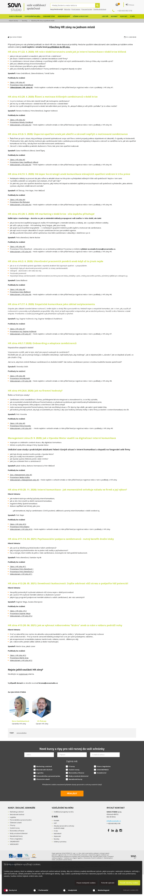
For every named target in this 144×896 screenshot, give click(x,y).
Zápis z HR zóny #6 (17, 289)
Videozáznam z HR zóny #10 (21, 529)
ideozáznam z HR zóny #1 (22, 87)
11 (25, 566)
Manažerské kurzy (75, 779)
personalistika (21, 733)
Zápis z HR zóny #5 (17, 246)
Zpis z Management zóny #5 (21, 475)
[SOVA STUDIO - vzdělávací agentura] (29, 7)
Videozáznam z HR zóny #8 (20, 381)
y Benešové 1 (28, 569)
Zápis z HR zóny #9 (17, 423)
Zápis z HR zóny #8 (17, 376)
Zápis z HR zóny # (17, 566)
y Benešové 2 (28, 571)
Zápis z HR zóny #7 (17, 329)
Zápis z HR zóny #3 (17, 159)
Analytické (72, 890)
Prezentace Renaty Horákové (21, 122)
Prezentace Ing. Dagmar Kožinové (23, 331)
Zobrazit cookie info (130, 890)
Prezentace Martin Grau (19, 658)
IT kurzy (72, 766)
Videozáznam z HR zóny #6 (20, 294)
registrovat (23, 674)
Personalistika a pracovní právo (48, 776)
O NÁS (55, 816)
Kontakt (123, 16)
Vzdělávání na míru (32, 16)
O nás (132, 16)
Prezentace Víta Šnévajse (20, 202)
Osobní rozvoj (74, 770)
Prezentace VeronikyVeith (20, 378)
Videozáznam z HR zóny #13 (21, 660)
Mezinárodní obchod (44, 770)
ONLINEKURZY (14, 841)
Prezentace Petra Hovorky (20, 426)
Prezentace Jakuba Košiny (20, 477)
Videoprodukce (64, 16)
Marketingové (103, 890)
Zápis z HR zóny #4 (17, 199)
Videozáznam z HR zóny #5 (20, 251)
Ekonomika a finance (76, 773)
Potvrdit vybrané (107, 883)
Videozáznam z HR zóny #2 (20, 125)
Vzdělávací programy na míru (64, 812)
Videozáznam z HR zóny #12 (21, 616)
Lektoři (105, 16)
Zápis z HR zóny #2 (17, 120)
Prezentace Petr (16, 569)
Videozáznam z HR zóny (19, 574)
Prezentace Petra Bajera (19, 526)
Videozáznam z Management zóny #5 (24, 480)
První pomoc (75, 9)
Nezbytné (13, 890)
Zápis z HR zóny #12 (18, 611)
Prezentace (14, 162)
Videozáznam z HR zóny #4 (20, 204)
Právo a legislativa (103, 766)
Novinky (114, 16)
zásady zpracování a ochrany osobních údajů (87, 785)
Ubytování (57, 836)
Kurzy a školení (15, 16)
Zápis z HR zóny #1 (17, 82)
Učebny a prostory (80, 16)
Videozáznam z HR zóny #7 (20, 334)
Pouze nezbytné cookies (86, 883)
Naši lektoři (57, 833)
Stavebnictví (101, 773)
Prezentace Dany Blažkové (20, 292)
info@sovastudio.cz (114, 821)
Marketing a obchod (44, 766)
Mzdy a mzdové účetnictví (78, 776)
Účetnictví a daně (43, 779)
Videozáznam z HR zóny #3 (20, 164)
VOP (55, 823)
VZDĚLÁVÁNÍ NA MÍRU (62, 807)
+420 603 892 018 (124, 10)
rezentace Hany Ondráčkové (22, 85)
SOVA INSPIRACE (103, 770)
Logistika (39, 773)
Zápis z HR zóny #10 (18, 524)
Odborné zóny (49, 16)
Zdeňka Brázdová (99, 9)
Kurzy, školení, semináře (21, 807)
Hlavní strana (13, 21)
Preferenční (43, 890)
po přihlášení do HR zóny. (59, 47)
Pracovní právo (86, 9)
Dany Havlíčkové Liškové (28, 162)
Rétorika (67, 9)
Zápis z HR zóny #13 (18, 655)
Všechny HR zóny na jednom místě (42, 21)
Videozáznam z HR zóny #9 (20, 428)
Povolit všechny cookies (129, 883)
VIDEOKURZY (14, 844)
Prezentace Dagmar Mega (20, 613)
